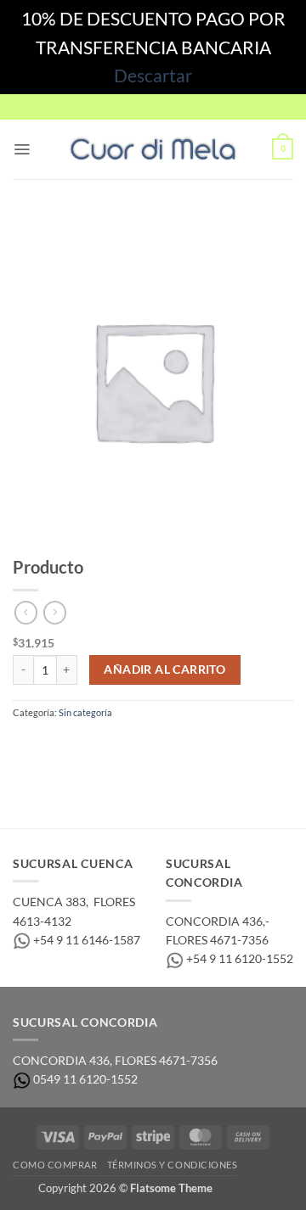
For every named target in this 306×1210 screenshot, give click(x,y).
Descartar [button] (153, 75)
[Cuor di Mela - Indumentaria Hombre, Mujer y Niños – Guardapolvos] (153, 149)
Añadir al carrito (164, 669)
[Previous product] (54, 613)
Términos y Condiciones (172, 1164)
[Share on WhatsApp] (26, 746)
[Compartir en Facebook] (53, 746)
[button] (22, 149)
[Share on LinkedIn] (160, 746)
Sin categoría (85, 712)
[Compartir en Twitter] (80, 746)
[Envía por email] (106, 746)
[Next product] (25, 613)
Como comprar (55, 1164)
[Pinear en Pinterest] (134, 746)
